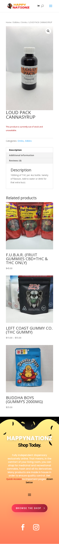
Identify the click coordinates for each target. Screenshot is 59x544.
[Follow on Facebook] (23, 527)
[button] (48, 31)
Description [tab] (15, 150)
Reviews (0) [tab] (15, 160)
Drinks (24, 22)
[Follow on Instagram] (36, 527)
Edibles (16, 22)
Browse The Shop (28, 508)
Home (8, 22)
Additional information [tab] (21, 155)
